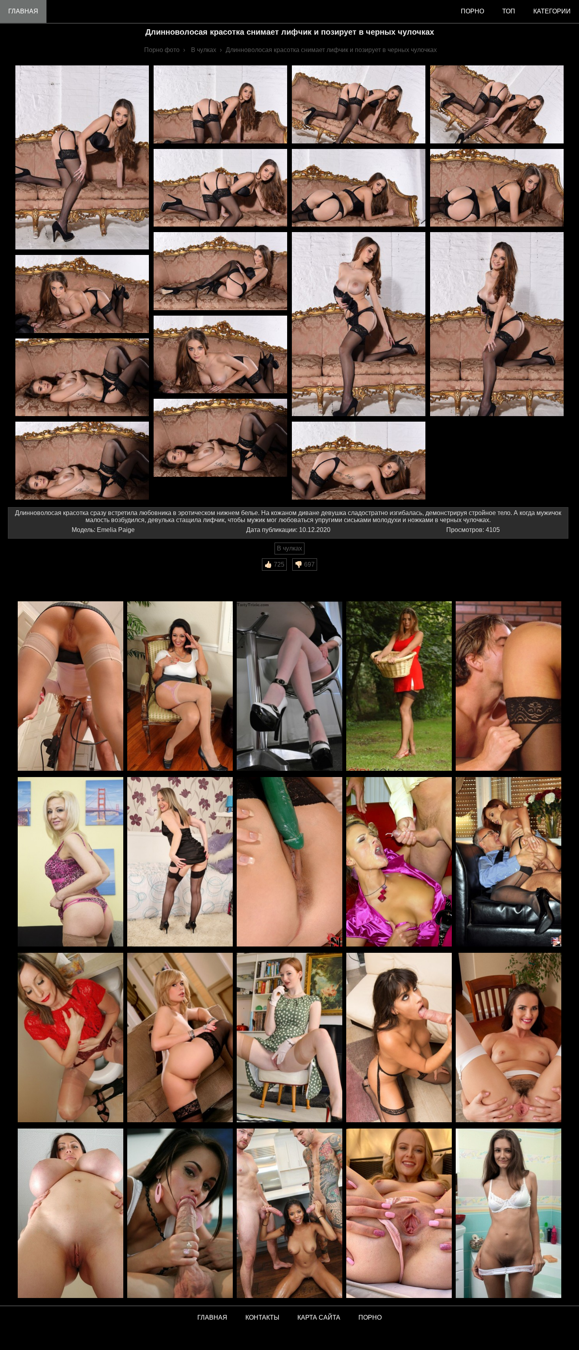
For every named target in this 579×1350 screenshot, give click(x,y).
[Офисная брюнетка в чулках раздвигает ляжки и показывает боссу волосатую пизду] (180, 687)
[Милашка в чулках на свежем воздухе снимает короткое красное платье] (399, 687)
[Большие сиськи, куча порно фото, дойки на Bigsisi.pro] (70, 1214)
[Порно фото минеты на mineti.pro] (180, 1214)
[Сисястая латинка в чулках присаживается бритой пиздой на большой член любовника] (399, 1038)
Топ (508, 11)
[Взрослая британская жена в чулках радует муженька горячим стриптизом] (180, 862)
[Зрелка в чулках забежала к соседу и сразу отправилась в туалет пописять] (70, 1038)
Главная (23, 11)
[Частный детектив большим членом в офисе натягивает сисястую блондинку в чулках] (508, 687)
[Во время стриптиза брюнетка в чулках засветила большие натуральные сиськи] (289, 687)
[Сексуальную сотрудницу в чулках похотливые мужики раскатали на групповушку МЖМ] (399, 862)
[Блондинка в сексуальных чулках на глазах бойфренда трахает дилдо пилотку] (180, 1038)
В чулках (289, 548)
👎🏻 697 (305, 564)
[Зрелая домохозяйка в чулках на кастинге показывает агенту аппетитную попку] (70, 862)
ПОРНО (370, 1317)
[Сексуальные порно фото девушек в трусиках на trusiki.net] (508, 1214)
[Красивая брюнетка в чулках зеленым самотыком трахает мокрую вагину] (289, 862)
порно (472, 11)
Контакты (262, 1317)
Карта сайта (318, 1317)
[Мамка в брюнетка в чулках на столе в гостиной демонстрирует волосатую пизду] (508, 1038)
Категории (552, 11)
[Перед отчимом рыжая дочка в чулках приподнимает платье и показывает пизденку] (289, 1038)
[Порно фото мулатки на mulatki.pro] (289, 1214)
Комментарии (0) (37, 576)
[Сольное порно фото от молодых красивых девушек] (399, 1214)
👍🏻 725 (274, 564)
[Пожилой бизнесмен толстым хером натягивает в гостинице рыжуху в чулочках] (508, 862)
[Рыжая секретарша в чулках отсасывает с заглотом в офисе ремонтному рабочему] (70, 687)
